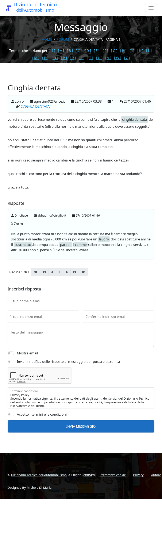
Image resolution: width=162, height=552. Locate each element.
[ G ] (114, 50)
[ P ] (64, 58)
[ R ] (73, 58)
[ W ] (117, 58)
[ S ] (81, 58)
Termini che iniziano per (28, 50)
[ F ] (105, 50)
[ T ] (90, 58)
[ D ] (88, 50)
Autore (156, 475)
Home (47, 39)
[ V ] (108, 58)
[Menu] (151, 8)
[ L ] (149, 50)
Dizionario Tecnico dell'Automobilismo (39, 475)
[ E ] (97, 50)
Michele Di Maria (39, 487)
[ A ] (61, 50)
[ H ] (123, 50)
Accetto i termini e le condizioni (42, 414)
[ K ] (140, 50)
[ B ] (70, 50)
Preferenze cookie (113, 475)
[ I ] (132, 50)
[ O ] (54, 58)
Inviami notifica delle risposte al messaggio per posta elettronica (68, 361)
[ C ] (79, 50)
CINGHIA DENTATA (35, 106)
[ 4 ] (52, 50)
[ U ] (99, 58)
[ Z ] (127, 58)
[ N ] (45, 58)
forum (63, 39)
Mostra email (27, 353)
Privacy (138, 475)
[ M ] (35, 58)
